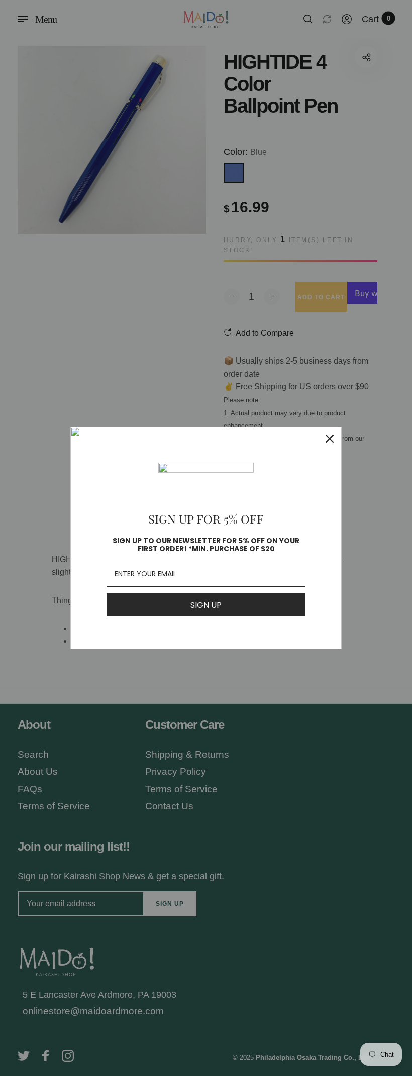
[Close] (330, 439)
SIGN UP (206, 605)
